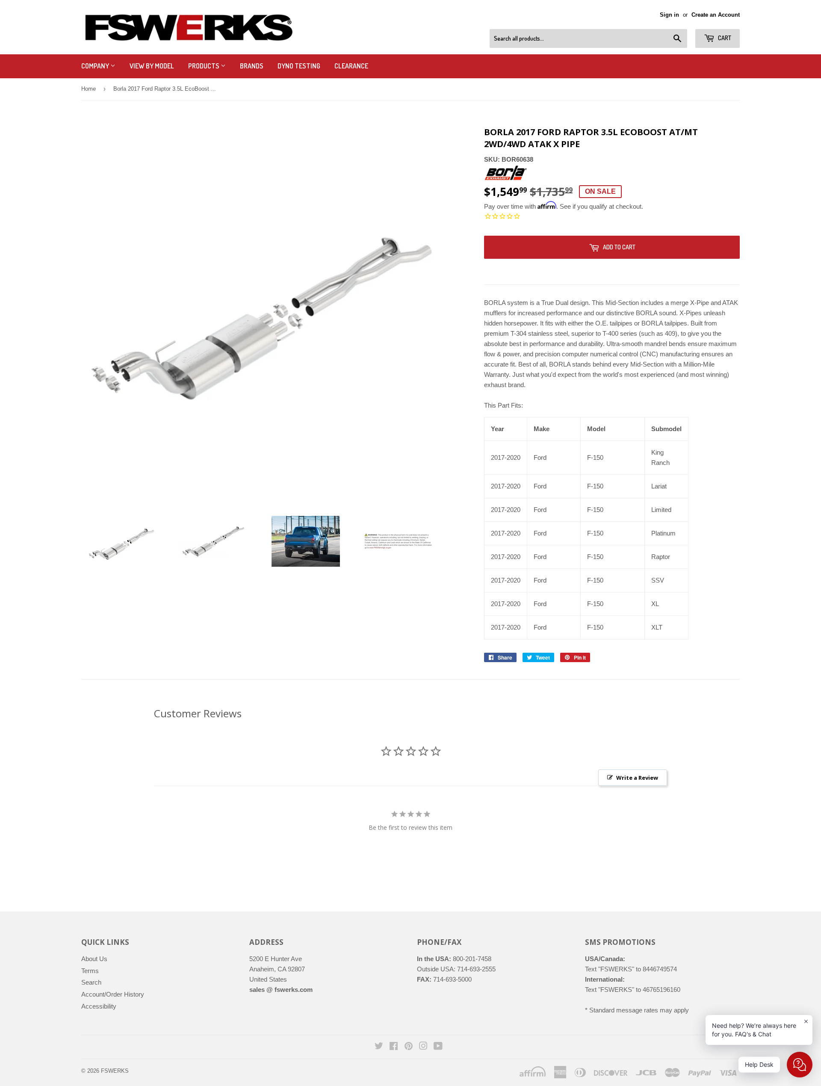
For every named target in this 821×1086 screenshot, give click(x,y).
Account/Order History (112, 994)
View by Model (152, 66)
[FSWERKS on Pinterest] (408, 1046)
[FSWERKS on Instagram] (423, 1046)
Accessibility (98, 1006)
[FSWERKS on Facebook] (393, 1046)
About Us (94, 958)
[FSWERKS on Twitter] (379, 1046)
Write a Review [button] (637, 777)
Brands (251, 66)
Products (204, 66)
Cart (724, 37)
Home (88, 89)
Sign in (669, 15)
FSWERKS (115, 1071)
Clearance (351, 66)
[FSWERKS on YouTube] (438, 1046)
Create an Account (715, 15)
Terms (90, 970)
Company (95, 66)
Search (91, 982)
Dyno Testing (299, 66)
